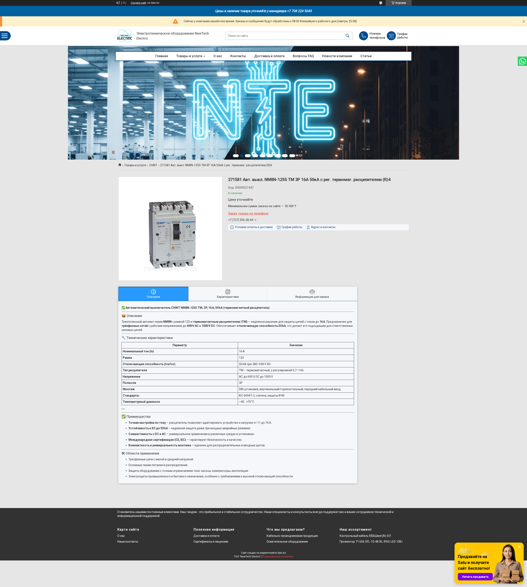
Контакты (238, 56)
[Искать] (347, 36)
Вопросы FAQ (303, 56)
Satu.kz (281, 552)
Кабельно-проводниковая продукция (292, 535)
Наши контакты (127, 541)
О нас (217, 56)
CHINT (153, 165)
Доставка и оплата (269, 56)
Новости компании (337, 56)
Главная (161, 56)
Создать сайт (138, 2)
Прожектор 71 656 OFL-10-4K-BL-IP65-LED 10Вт (371, 541)
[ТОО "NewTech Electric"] (124, 36)
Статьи (366, 56)
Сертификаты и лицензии (211, 541)
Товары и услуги (189, 56)
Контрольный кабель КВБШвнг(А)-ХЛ (365, 535)
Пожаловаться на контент (278, 556)
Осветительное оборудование (287, 541)
